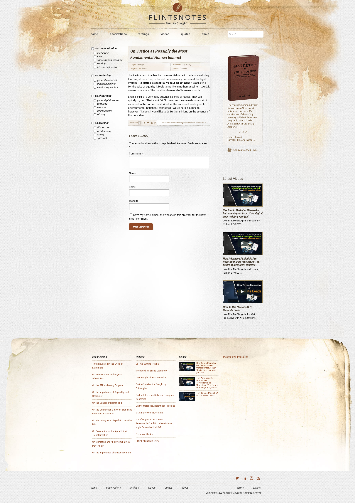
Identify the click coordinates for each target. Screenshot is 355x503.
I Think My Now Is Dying (148, 441)
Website (133, 200)
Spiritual (102, 137)
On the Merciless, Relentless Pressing (155, 406)
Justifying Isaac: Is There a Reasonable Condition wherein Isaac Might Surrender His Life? (154, 423)
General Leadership (107, 80)
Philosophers (104, 110)
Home (94, 487)
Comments (133, 123)
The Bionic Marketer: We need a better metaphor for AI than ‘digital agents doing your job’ (243, 213)
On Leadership (102, 75)
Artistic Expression (107, 66)
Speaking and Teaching (109, 59)
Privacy (257, 487)
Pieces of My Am (144, 434)
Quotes (168, 487)
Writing (101, 63)
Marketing (103, 52)
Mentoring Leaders (107, 87)
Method (101, 107)
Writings (134, 487)
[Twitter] (237, 478)
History (101, 114)
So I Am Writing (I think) (147, 364)
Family (100, 134)
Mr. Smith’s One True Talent (149, 412)
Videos (151, 487)
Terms (240, 487)
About (185, 487)
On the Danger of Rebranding (107, 403)
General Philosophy (108, 100)
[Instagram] (251, 478)
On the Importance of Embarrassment (111, 452)
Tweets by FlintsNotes (235, 356)
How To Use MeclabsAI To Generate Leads (237, 309)
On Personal (101, 122)
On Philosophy (103, 95)
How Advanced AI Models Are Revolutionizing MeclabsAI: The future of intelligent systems (241, 261)
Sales (100, 56)
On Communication (105, 48)
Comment (136, 153)
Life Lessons (103, 127)
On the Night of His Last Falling (151, 377)
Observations (113, 487)
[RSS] (258, 478)
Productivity (104, 130)
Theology (102, 103)
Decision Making (106, 83)
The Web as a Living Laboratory (151, 370)
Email (132, 187)
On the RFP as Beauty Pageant (108, 385)
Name (132, 173)
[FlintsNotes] (177, 14)
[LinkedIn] (244, 478)
